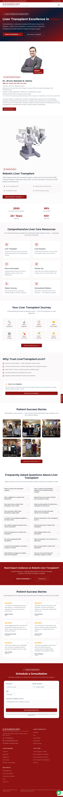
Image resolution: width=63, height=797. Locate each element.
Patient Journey (37, 743)
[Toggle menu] (58, 4)
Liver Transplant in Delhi (40, 751)
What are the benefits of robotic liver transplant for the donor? (45, 505)
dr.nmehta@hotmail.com (11, 740)
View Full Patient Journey (30, 345)
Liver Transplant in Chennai (40, 757)
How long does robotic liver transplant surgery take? (12, 512)
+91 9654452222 (9, 738)
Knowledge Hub (7, 770)
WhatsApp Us (42, 579)
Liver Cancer (6, 760)
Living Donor (36, 740)
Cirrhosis (5, 751)
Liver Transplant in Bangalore (41, 760)
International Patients (9, 776)
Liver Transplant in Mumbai (40, 754)
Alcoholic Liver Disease (9, 762)
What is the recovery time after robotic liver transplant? (43, 512)
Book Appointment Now (31, 710)
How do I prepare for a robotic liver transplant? (15, 532)
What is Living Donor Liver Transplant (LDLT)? (45, 519)
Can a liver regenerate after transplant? (12, 539)
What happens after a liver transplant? (42, 532)
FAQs (4, 779)
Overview (35, 732)
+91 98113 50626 (56, 1)
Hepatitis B (6, 757)
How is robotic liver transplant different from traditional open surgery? (43, 490)
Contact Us (6, 781)
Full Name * (9, 683)
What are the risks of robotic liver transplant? (44, 526)
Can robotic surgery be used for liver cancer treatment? (15, 526)
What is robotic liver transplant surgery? (13, 489)
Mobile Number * (37, 683)
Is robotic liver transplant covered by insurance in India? (15, 546)
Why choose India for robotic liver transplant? (44, 546)
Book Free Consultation (31, 393)
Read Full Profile (8, 109)
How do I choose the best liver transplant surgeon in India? (43, 553)
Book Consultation (11, 34)
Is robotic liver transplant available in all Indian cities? (15, 519)
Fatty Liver (5, 754)
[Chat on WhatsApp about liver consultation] (58, 793)
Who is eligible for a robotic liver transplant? (14, 498)
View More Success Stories (30, 461)
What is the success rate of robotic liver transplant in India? (45, 498)
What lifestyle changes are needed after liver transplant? (15, 553)
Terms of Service (42, 714)
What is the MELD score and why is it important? (45, 539)
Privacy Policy (33, 714)
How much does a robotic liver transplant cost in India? (13, 505)
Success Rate (36, 738)
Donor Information (8, 773)
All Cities (35, 762)
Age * (7, 691)
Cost (34, 735)
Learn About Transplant (34, 34)
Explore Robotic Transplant (13, 197)
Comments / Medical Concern (15, 698)
